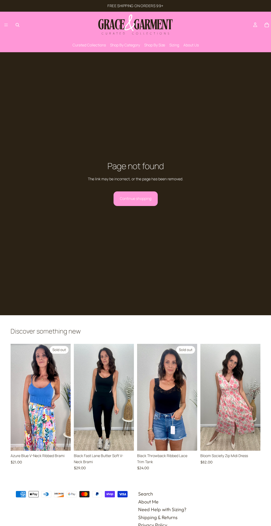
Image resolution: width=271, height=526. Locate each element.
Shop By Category (125, 44)
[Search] (17, 25)
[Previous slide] (16, 397)
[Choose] (125, 443)
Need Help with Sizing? (162, 509)
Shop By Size (154, 44)
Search (145, 494)
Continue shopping (135, 198)
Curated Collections (89, 44)
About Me (148, 502)
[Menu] (6, 25)
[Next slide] (65, 397)
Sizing (174, 44)
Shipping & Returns (158, 517)
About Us (191, 44)
